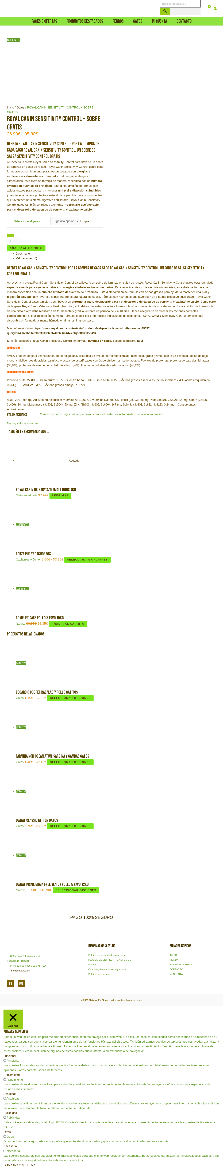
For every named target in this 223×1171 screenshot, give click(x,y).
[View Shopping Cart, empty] (207, 9)
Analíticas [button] (9, 1094)
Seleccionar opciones (87, 559)
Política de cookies (98, 974)
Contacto (184, 21)
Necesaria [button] (10, 1146)
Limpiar (85, 221)
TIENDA (174, 959)
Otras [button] (7, 1132)
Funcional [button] (9, 1056)
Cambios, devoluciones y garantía (107, 969)
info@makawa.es (20, 970)
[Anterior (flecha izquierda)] (6, 585)
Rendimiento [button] (11, 1074)
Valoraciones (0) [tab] (26, 258)
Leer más (60, 495)
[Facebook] (10, 983)
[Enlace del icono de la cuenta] (215, 8)
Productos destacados (85, 21)
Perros (118, 21)
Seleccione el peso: (27, 221)
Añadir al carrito (26, 248)
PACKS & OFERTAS (44, 21)
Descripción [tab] (23, 253)
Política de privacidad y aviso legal (107, 955)
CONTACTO (176, 969)
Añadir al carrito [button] (68, 623)
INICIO (173, 955)
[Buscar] (165, 11)
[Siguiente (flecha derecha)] (217, 585)
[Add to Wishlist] (10, 235)
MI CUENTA (176, 974)
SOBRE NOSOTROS (181, 964)
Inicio (10, 107)
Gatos (138, 21)
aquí (140, 340)
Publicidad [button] (10, 1113)
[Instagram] (21, 983)
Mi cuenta (159, 21)
